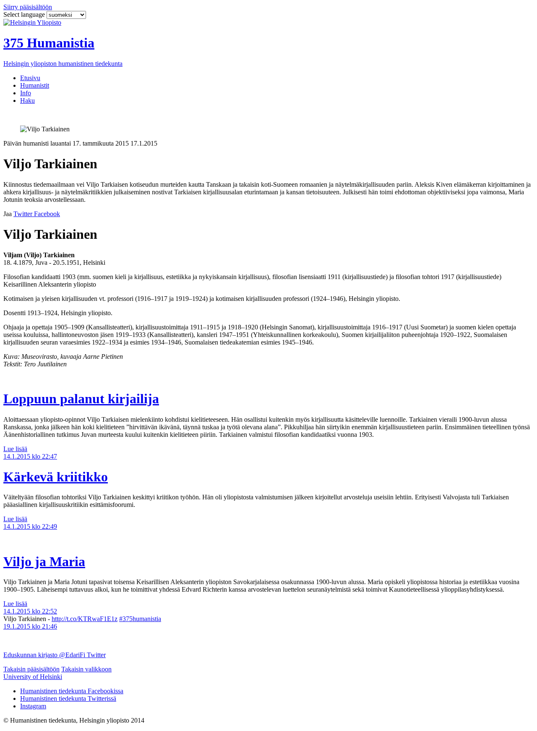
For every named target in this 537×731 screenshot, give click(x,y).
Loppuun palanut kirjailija (81, 398)
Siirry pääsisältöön (27, 6)
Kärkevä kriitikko (55, 476)
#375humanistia (140, 618)
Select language (25, 14)
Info (25, 93)
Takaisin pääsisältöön (31, 669)
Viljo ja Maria (44, 561)
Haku (27, 100)
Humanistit (34, 85)
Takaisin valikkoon (86, 669)
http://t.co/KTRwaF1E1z (84, 618)
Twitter (96, 654)
